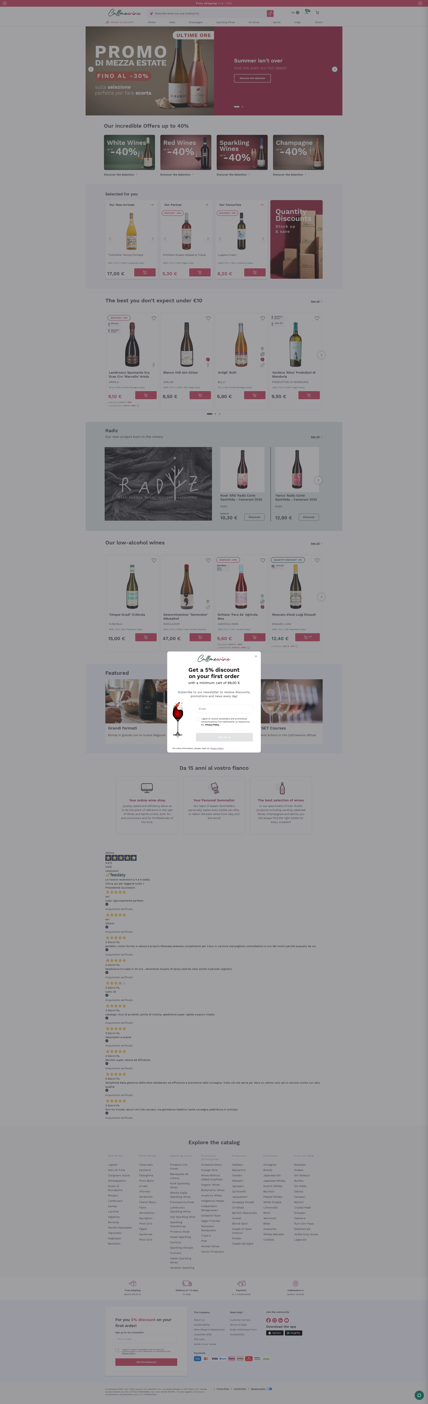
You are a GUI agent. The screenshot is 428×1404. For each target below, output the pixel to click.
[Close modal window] (256, 656)
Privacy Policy (217, 748)
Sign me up (224, 737)
